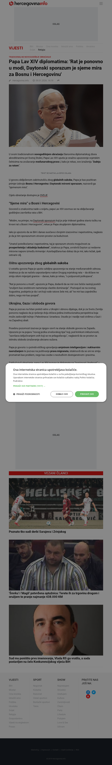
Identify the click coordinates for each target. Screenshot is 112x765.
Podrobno (18, 381)
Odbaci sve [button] (62, 394)
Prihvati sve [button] (87, 394)
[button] (56, 386)
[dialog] (56, 382)
